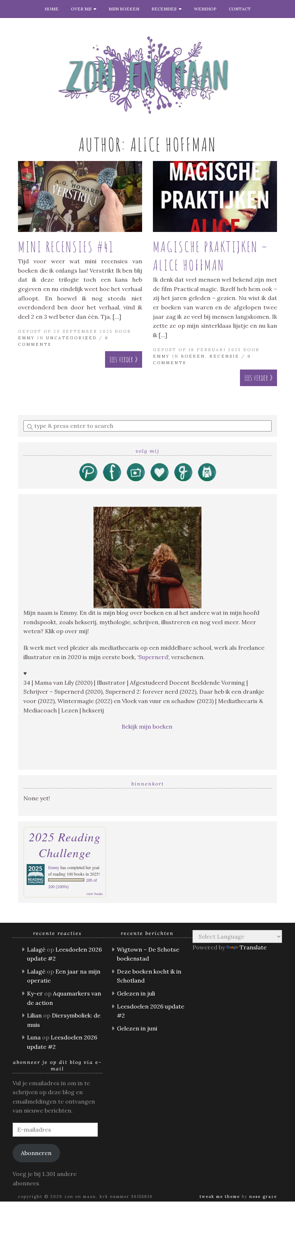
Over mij (82, 9)
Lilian (34, 1015)
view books (94, 893)
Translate (253, 947)
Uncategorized (71, 337)
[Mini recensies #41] (80, 196)
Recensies (165, 9)
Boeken (193, 356)
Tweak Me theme (220, 1196)
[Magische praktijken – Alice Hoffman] (215, 196)
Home (52, 9)
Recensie (224, 356)
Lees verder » (123, 359)
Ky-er (35, 993)
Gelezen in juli (136, 993)
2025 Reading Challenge (65, 844)
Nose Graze (263, 1196)
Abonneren (36, 1153)
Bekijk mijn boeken (148, 726)
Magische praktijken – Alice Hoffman (210, 255)
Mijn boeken (124, 9)
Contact (240, 9)
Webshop (205, 9)
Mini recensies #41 (66, 246)
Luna (34, 1037)
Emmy (26, 337)
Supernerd (153, 657)
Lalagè (36, 949)
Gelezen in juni (137, 1028)
